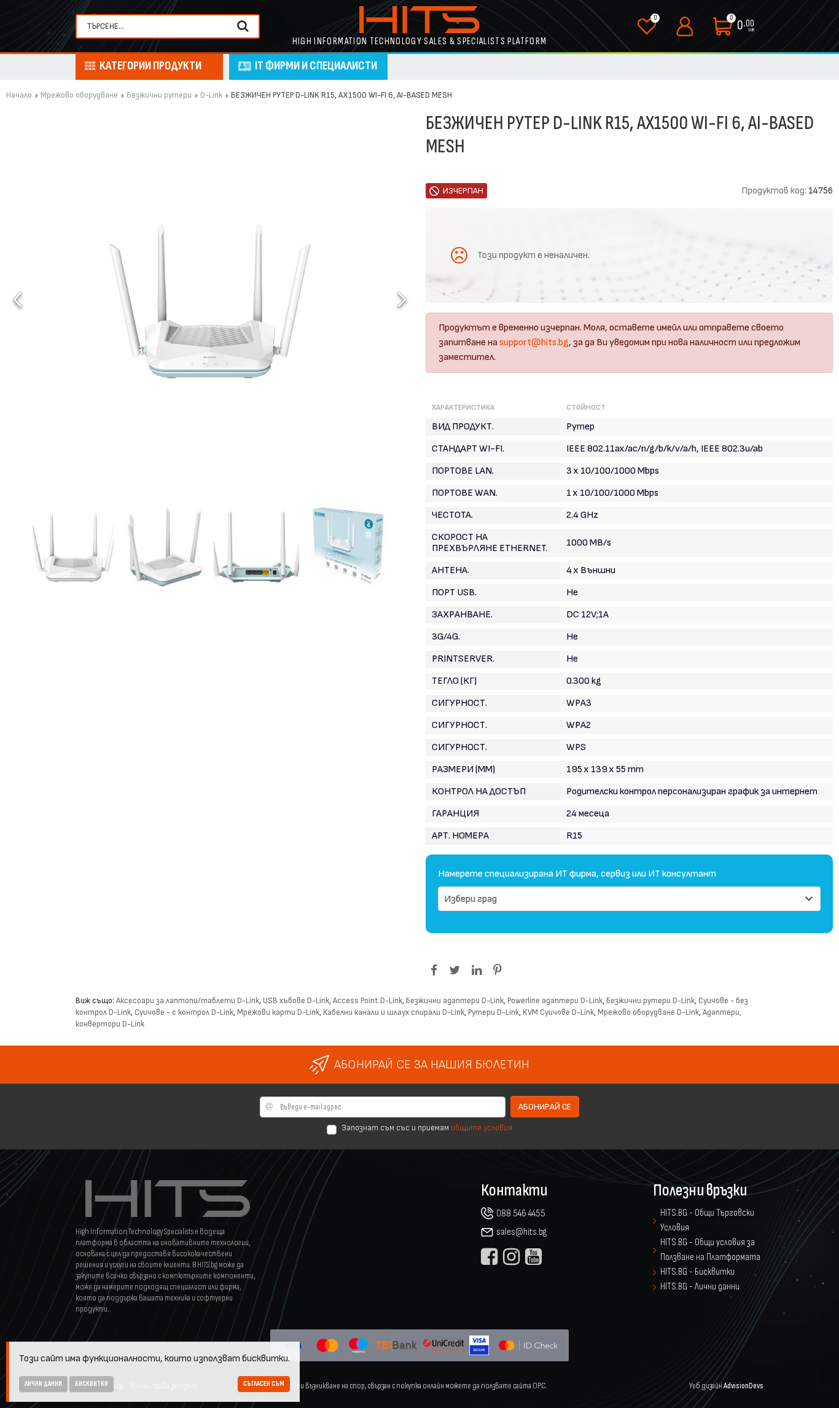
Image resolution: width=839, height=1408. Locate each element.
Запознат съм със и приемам (426, 1128)
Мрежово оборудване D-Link (648, 1012)
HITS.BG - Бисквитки (697, 1272)
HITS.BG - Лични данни (699, 1287)
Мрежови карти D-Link (278, 1012)
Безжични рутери (159, 95)
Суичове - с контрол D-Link (184, 1012)
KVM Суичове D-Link (558, 1012)
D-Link (211, 95)
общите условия (481, 1128)
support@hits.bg (534, 342)
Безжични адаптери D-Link (455, 1001)
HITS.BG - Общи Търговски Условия (707, 1220)
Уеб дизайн (726, 1385)
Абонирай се (544, 1106)
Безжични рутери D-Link (650, 1001)
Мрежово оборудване (79, 95)
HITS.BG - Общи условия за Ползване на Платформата (710, 1250)
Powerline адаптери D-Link (555, 1001)
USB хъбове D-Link (296, 1001)
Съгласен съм (263, 1384)
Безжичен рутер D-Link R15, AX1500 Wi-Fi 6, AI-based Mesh (341, 95)
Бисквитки (91, 1384)
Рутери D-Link (493, 1012)
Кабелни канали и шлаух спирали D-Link (393, 1012)
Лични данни (43, 1384)
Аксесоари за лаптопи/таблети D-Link (187, 1001)
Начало (19, 95)
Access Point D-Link (367, 1001)
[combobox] (157, 26)
